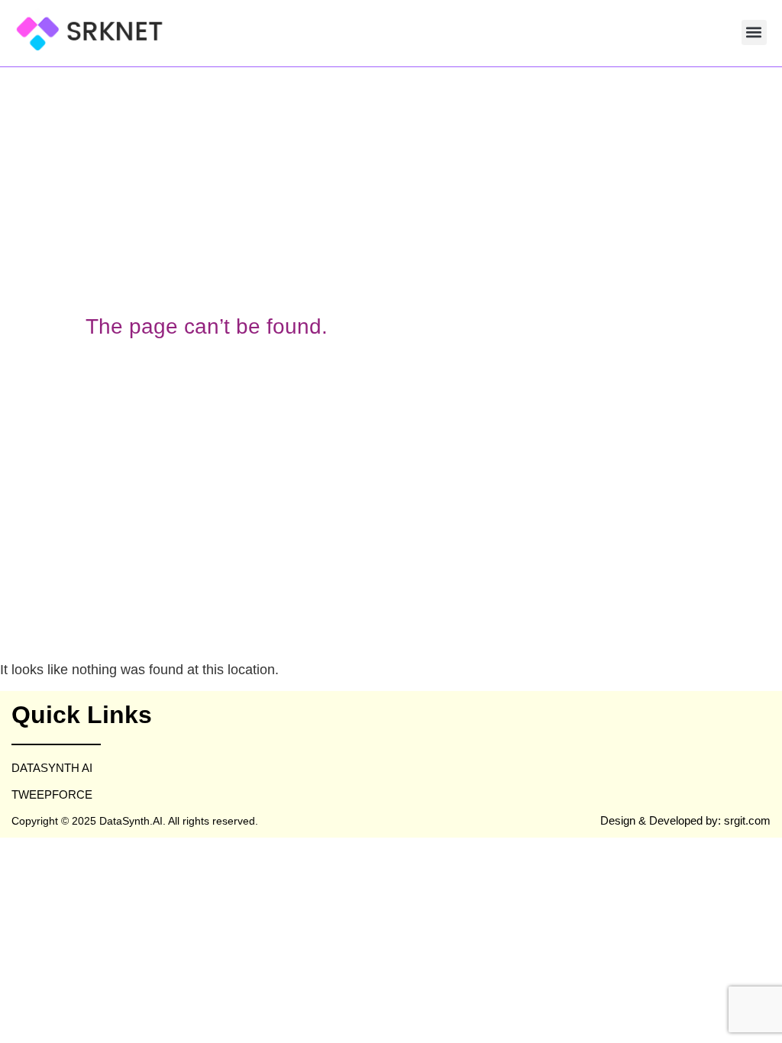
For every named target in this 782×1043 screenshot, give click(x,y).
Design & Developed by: (662, 820)
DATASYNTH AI (51, 767)
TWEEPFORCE (51, 794)
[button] (754, 32)
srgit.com (747, 820)
